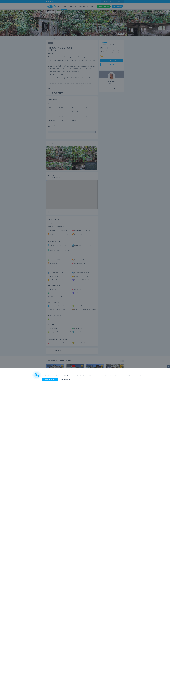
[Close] (168, 366)
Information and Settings (65, 379)
